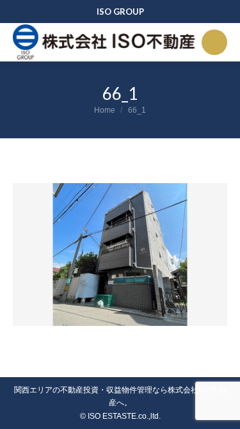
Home (104, 110)
